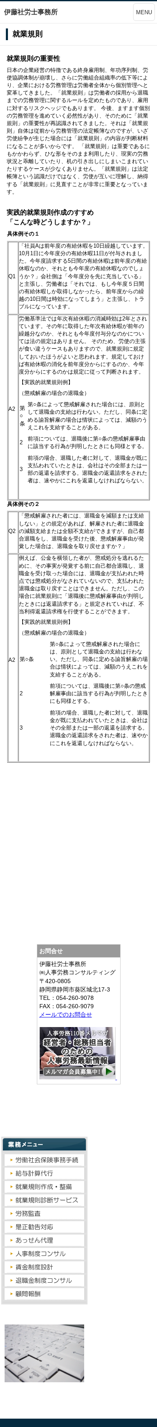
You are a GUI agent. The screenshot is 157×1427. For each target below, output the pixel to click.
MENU (144, 12)
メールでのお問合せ (65, 1014)
